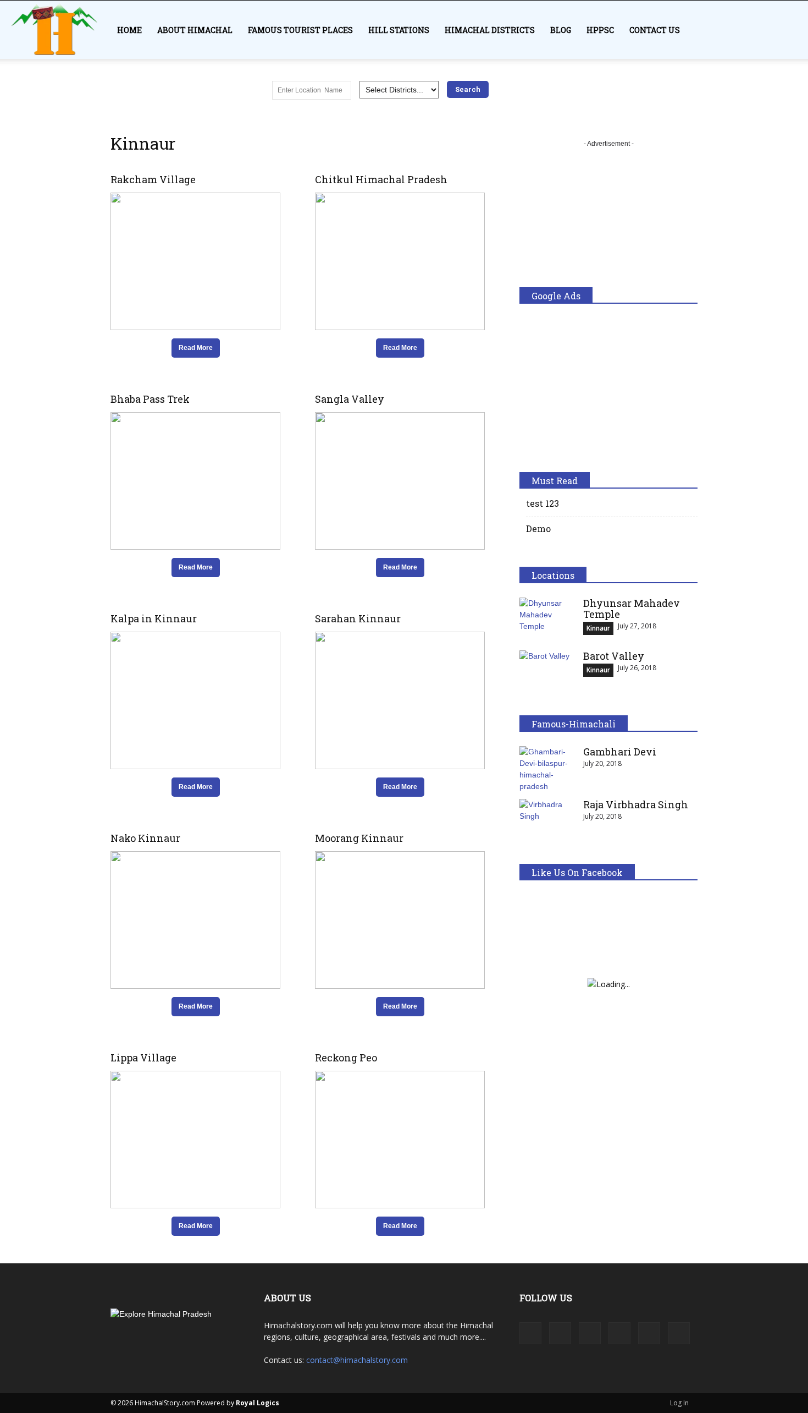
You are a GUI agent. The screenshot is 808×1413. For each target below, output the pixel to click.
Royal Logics (257, 1402)
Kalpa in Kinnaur (153, 618)
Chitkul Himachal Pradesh (381, 179)
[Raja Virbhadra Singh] (546, 818)
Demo (538, 528)
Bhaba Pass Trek (150, 399)
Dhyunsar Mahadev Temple (631, 608)
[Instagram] (560, 1333)
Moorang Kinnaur (359, 838)
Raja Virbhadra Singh (635, 804)
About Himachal (195, 30)
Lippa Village (143, 1057)
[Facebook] (530, 1333)
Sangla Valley (349, 399)
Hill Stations (398, 30)
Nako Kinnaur (145, 838)
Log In (679, 1402)
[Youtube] (679, 1333)
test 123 (542, 503)
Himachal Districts (490, 30)
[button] (795, 36)
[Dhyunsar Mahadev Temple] (546, 617)
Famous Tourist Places (300, 30)
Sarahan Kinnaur (358, 618)
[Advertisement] (608, 218)
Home (129, 30)
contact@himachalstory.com (357, 1360)
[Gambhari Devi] (546, 769)
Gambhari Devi (620, 751)
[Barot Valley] (546, 669)
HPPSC (600, 30)
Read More (196, 348)
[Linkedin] (590, 1333)
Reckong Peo (346, 1057)
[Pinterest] (619, 1333)
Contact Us (654, 30)
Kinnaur (598, 628)
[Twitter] (649, 1333)
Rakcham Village (153, 179)
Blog (560, 30)
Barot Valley (613, 655)
